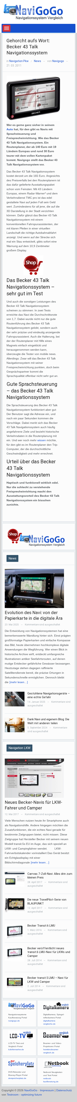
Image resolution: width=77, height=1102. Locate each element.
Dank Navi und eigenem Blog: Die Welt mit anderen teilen (48, 721)
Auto (10, 129)
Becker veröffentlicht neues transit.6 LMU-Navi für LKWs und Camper (48, 952)
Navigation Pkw (19, 61)
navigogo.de (14, 1021)
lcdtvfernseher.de (16, 1049)
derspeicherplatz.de (17, 1078)
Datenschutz (64, 1090)
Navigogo (58, 61)
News (37, 61)
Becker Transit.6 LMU (41, 925)
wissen (41, 440)
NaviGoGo (30, 1090)
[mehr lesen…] (18, 682)
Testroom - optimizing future (24, 1094)
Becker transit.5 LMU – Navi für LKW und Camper (47, 979)
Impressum (47, 1090)
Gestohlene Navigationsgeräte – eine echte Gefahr (48, 695)
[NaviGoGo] (33, 11)
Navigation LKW (19, 748)
